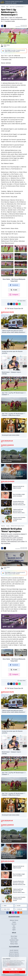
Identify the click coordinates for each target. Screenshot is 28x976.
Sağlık (14, 927)
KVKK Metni (19, 969)
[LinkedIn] (16, 912)
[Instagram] (13, 912)
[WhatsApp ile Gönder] (19, 304)
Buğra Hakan (7, 45)
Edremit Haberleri (14, 952)
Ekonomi (14, 924)
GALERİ (18, 905)
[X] (10, 912)
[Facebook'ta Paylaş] (2, 26)
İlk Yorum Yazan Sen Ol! (15, 308)
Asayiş (7, 525)
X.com (15, 289)
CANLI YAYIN (7, 909)
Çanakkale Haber (14, 940)
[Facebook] (7, 912)
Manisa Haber (14, 942)
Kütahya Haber (14, 943)
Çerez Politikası (8, 969)
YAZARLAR (19, 909)
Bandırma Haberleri (14, 954)
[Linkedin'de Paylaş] (14, 304)
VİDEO (5, 905)
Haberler (3, 6)
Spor (7, 6)
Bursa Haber (14, 936)
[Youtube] (18, 912)
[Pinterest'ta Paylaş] (17, 304)
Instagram (15, 294)
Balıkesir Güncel (14, 920)
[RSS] (21, 912)
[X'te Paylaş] (5, 26)
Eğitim (14, 929)
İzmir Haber (14, 938)
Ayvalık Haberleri (14, 950)
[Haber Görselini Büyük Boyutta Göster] (14, 36)
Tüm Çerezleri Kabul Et (14, 972)
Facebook (15, 285)
